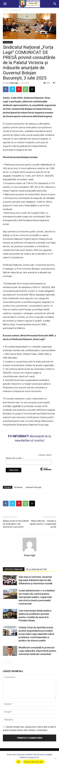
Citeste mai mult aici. (33, 762)
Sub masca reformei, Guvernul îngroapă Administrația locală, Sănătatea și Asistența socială (35, 580)
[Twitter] (12, 89)
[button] (4, 4)
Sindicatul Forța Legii (33, 487)
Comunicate (15, 10)
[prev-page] (4, 661)
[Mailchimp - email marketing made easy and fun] (45, 474)
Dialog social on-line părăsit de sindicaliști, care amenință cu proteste (16, 524)
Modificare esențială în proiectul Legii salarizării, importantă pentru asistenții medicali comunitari (37, 650)
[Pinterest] (19, 89)
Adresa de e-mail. (14, 458)
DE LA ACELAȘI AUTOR (36, 569)
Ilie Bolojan (18, 487)
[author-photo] (29, 551)
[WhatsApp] (25, 89)
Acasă (5, 10)
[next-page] (9, 661)
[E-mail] (32, 89)
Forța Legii (14, 83)
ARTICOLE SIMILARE (14, 569)
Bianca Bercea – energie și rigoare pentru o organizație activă (43, 524)
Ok (18, 762)
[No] (55, 758)
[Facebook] (6, 89)
